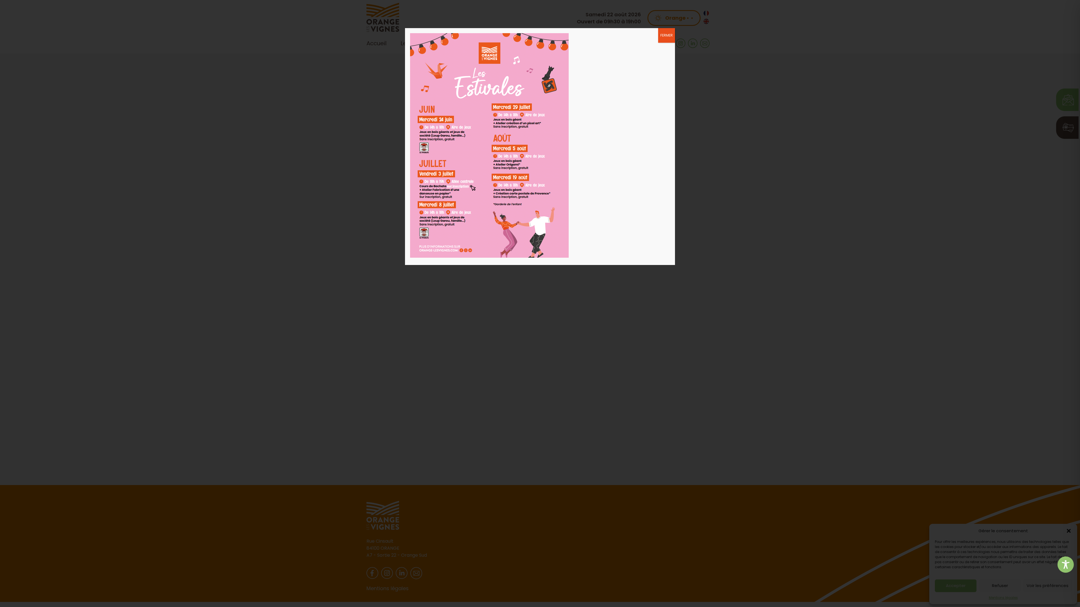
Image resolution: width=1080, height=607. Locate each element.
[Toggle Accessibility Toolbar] (1065, 564)
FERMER (666, 35)
